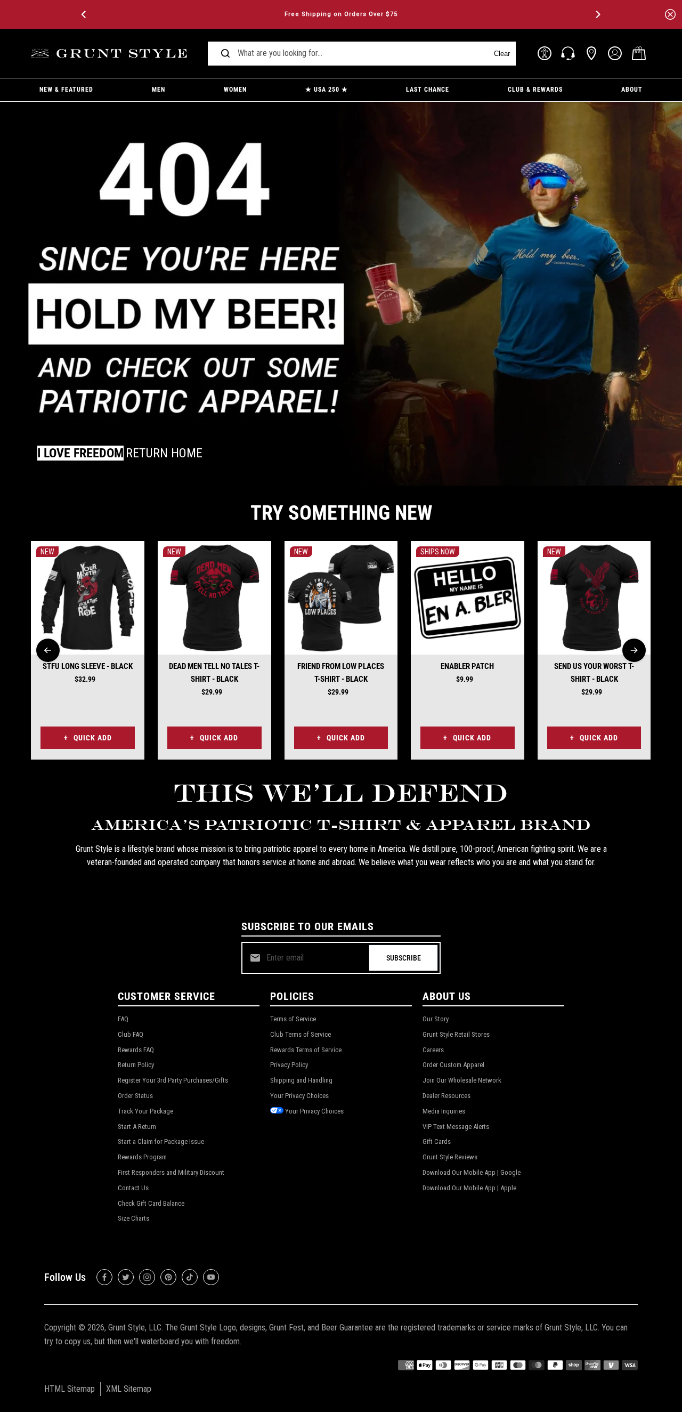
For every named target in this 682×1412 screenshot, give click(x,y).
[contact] (568, 53)
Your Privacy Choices (299, 1096)
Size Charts (133, 1218)
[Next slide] (634, 650)
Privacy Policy (289, 1065)
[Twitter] (126, 1277)
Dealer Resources (446, 1096)
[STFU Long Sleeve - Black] (87, 598)
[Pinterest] (168, 1277)
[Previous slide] (48, 650)
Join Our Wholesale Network (462, 1080)
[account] (615, 53)
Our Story (436, 1019)
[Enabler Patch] (467, 598)
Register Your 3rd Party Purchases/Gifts (173, 1080)
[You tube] (211, 1277)
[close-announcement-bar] (670, 14)
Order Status (135, 1096)
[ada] (544, 53)
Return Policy (136, 1065)
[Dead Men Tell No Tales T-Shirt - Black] (214, 598)
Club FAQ (130, 1034)
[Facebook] (104, 1277)
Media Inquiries (444, 1111)
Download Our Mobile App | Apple (469, 1188)
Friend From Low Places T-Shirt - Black (340, 672)
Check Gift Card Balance (151, 1203)
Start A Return (137, 1127)
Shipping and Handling (301, 1080)
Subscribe (403, 958)
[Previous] (85, 14)
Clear (502, 54)
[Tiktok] (190, 1277)
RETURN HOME (164, 453)
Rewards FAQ (136, 1050)
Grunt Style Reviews (450, 1157)
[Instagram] (147, 1277)
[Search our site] (225, 53)
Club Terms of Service (300, 1034)
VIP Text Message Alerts (456, 1127)
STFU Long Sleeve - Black (88, 666)
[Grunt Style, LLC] (111, 53)
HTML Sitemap (69, 1389)
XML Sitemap (128, 1389)
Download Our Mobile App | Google (472, 1172)
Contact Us (133, 1188)
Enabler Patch (467, 666)
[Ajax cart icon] (639, 53)
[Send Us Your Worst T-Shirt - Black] (594, 598)
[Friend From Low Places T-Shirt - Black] (341, 598)
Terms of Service (293, 1019)
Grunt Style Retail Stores (456, 1034)
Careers (433, 1050)
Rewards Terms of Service (306, 1050)
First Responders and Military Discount (171, 1172)
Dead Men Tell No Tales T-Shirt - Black (214, 672)
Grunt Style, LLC (134, 1327)
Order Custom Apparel (453, 1065)
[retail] (591, 53)
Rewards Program (142, 1157)
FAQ (123, 1019)
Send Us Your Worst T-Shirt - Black (594, 672)
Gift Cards (437, 1141)
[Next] (597, 14)
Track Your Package (145, 1111)
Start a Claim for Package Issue (161, 1141)
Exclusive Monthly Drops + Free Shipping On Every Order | (341, 14)
